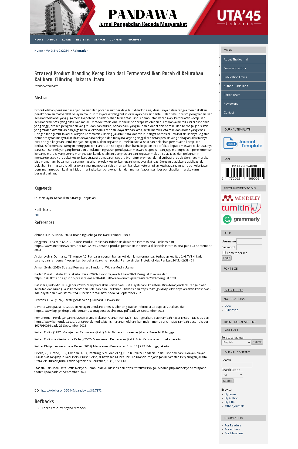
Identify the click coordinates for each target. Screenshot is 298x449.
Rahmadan (80, 51)
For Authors (232, 429)
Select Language (232, 337)
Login (66, 39)
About (52, 39)
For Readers (233, 425)
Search (99, 39)
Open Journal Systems (240, 322)
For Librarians (234, 433)
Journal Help (233, 290)
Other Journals (234, 406)
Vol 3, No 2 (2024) (57, 51)
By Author (231, 398)
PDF (36, 215)
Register (83, 39)
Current (116, 39)
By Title (230, 402)
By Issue (230, 394)
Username (229, 241)
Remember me (237, 253)
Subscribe (231, 310)
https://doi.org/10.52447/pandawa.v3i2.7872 (71, 390)
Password (228, 247)
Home (38, 39)
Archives (134, 39)
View (228, 306)
